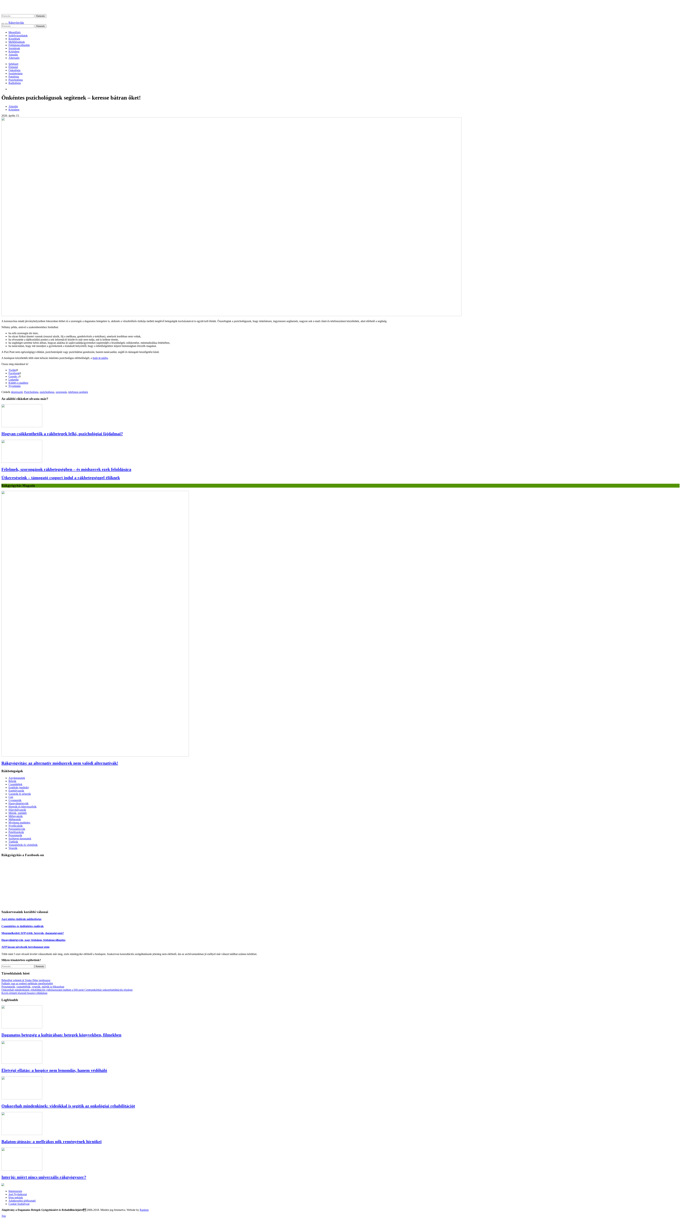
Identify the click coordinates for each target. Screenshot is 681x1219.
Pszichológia (16, 79)
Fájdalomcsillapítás (19, 45)
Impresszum (15, 1191)
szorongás (61, 392)
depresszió (17, 392)
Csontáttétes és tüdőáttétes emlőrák (22, 926)
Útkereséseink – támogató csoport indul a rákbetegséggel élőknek (60, 477)
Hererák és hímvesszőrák (23, 806)
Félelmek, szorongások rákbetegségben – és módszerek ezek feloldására (66, 469)
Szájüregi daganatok (20, 838)
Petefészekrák (16, 832)
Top (3, 1215)
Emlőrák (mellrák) (19, 787)
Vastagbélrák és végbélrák (23, 844)
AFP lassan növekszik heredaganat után (25, 946)
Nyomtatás (15, 385)
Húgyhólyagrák (17, 809)
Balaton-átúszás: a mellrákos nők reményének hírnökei (51, 1141)
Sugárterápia (16, 73)
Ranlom (144, 1209)
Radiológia (15, 83)
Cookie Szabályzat (19, 1203)
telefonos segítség (78, 392)
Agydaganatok (17, 777)
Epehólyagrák (16, 790)
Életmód (13, 67)
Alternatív (14, 57)
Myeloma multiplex (19, 822)
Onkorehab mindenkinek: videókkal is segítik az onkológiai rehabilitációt (68, 1106)
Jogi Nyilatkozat (18, 1194)
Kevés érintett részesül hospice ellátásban (24, 993)
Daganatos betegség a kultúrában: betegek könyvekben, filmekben (61, 1035)
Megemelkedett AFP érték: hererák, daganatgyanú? (32, 933)
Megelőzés (15, 32)
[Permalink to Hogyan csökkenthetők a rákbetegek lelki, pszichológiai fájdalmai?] (21, 426)
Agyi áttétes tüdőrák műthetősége (21, 919)
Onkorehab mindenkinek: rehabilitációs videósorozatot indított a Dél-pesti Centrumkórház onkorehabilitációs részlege (67, 989)
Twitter (12, 370)
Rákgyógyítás (340, 7)
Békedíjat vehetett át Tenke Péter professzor (25, 980)
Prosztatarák (15, 835)
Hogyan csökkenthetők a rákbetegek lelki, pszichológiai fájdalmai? (62, 433)
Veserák (13, 848)
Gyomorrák (15, 800)
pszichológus (47, 392)
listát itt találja (100, 357)
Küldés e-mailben (18, 382)
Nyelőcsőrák (16, 825)
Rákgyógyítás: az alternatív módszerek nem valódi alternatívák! (59, 763)
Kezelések (14, 38)
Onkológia (14, 70)
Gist (11, 797)
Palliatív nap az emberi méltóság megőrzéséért (27, 983)
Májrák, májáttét (18, 812)
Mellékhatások (17, 41)
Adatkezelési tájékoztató (22, 1200)
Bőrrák (12, 781)
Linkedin (14, 379)
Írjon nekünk (16, 1197)
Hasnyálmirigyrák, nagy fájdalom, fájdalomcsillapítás (33, 940)
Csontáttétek (15, 784)
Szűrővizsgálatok (18, 35)
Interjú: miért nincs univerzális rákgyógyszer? (43, 1177)
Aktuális (13, 54)
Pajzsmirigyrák (17, 828)
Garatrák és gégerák (20, 793)
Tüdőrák (13, 841)
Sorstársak (14, 48)
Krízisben (14, 51)
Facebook (14, 373)
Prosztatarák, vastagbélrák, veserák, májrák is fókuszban (32, 986)
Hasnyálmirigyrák (19, 803)
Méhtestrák (15, 819)
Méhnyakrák (16, 816)
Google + (14, 376)
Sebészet (13, 63)
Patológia (14, 76)
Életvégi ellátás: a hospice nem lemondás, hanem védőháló (54, 1070)
